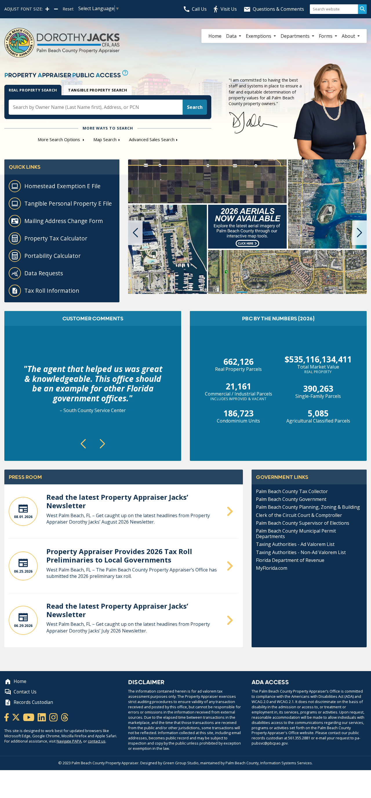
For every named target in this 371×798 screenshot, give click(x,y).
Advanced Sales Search (151, 139)
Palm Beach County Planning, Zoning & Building (308, 507)
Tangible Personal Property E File (68, 203)
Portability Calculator (52, 256)
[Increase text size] (47, 9)
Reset (68, 9)
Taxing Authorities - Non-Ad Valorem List (301, 552)
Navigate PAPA (69, 741)
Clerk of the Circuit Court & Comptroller (299, 515)
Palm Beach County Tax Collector (292, 491)
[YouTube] (29, 716)
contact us (97, 741)
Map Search (105, 139)
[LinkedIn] (42, 716)
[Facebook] (7, 716)
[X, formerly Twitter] (16, 716)
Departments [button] (296, 36)
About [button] (349, 36)
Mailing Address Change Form (63, 221)
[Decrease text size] (56, 9)
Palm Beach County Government (291, 499)
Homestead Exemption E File (62, 186)
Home (214, 36)
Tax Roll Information (51, 290)
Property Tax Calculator (55, 238)
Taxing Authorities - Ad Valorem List (295, 544)
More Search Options (59, 139)
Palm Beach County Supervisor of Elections (302, 523)
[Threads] (64, 716)
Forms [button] (326, 36)
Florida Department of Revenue (290, 560)
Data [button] (232, 36)
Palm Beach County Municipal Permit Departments (296, 534)
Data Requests (43, 273)
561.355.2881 (299, 738)
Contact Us (25, 692)
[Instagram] (54, 716)
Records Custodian (33, 702)
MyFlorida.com (271, 568)
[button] (135, 232)
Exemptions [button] (259, 36)
